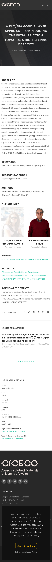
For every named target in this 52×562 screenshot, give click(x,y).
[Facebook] (9, 481)
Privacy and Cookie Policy (26, 552)
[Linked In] (3, 481)
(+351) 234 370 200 (9, 503)
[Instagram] (20, 481)
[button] (18, 361)
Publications (35, 50)
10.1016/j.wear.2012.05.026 (13, 431)
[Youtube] (25, 481)
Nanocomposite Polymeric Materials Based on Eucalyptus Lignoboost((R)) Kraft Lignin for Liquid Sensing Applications (25, 337)
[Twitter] (14, 481)
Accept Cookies (26, 545)
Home (14, 50)
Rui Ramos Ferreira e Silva (39, 242)
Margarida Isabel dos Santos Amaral (12, 242)
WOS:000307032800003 (12, 438)
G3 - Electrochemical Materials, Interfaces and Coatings (24, 259)
